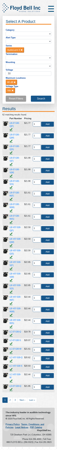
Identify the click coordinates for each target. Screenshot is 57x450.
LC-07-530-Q (15, 332)
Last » (32, 400)
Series (9, 45)
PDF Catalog (36, 427)
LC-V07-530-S (16, 366)
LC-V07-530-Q (16, 357)
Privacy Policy (13, 424)
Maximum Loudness (16, 78)
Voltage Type (12, 86)
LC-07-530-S (15, 340)
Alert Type (11, 37)
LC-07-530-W (15, 349)
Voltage (9, 70)
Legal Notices (21, 427)
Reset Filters (16, 98)
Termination (11, 54)
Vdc (9, 90)
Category (10, 30)
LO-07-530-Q (15, 386)
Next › (22, 400)
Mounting (10, 62)
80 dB (10, 82)
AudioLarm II (14, 50)
